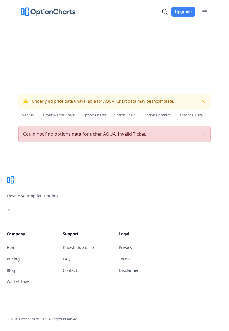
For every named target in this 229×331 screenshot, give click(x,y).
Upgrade (183, 11)
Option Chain (125, 114)
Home (12, 247)
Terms (124, 259)
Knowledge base (78, 247)
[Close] (203, 134)
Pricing (13, 259)
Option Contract (157, 114)
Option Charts (94, 114)
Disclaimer (129, 270)
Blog (11, 270)
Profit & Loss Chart (59, 114)
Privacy (125, 247)
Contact (70, 270)
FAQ (66, 259)
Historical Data (190, 114)
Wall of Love (18, 281)
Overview (27, 114)
